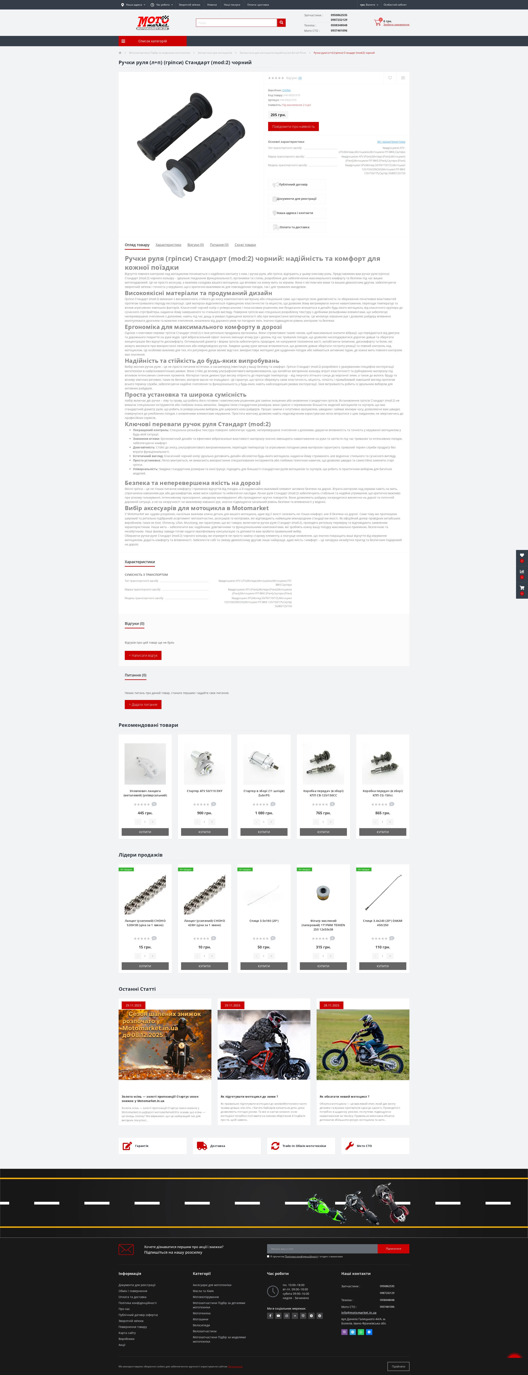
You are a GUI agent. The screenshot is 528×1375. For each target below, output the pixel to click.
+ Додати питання (143, 704)
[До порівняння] (165, 746)
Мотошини (200, 1319)
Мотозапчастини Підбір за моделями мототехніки (159, 52)
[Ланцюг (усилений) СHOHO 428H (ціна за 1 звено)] (204, 893)
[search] (281, 23)
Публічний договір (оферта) (138, 1315)
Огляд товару (137, 244)
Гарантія (141, 1146)
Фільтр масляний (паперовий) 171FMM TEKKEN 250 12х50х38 (323, 925)
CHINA (286, 90)
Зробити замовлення (396, 24)
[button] (162, 4)
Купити (145, 832)
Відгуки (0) (195, 244)
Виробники (126, 1339)
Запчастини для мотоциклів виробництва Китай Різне (273, 52)
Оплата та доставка (294, 227)
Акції (122, 1345)
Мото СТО (364, 1146)
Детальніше (235, 1366)
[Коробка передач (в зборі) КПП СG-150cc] (382, 764)
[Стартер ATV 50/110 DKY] (204, 764)
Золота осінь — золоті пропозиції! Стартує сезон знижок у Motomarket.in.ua (160, 1099)
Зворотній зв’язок (189, 4)
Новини (212, 4)
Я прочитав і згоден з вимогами (306, 1256)
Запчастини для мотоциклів (215, 52)
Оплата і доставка (258, 4)
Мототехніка (202, 1313)
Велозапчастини (205, 1331)
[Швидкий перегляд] (165, 753)
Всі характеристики (391, 142)
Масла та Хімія (203, 1291)
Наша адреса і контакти (295, 213)
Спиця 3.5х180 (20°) (264, 921)
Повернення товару (133, 1327)
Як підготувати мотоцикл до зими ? (249, 1096)
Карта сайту (127, 1333)
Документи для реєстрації (296, 199)
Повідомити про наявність (293, 126)
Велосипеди (201, 1325)
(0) (300, 78)
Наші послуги (232, 4)
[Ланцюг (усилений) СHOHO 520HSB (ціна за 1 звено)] (145, 893)
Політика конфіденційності (301, 1256)
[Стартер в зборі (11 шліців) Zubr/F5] (264, 764)
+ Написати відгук (143, 655)
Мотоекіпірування (206, 1297)
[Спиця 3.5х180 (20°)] (264, 893)
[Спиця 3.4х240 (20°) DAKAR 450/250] (382, 893)
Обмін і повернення (133, 1291)
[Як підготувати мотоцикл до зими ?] (264, 1044)
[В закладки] (165, 740)
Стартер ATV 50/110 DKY (205, 791)
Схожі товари (245, 244)
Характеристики (168, 244)
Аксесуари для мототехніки (212, 1285)
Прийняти (398, 1366)
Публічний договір (293, 184)
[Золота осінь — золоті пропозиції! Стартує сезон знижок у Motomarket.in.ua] (165, 1044)
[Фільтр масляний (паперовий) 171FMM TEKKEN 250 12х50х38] (323, 893)
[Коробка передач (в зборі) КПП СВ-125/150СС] (323, 764)
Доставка (217, 1146)
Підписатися (393, 1248)
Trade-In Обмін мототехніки (304, 1146)
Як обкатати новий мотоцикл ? (344, 1096)
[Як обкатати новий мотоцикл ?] (363, 1044)
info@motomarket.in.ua (358, 1313)
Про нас (124, 1309)
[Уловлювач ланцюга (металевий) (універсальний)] (145, 764)
